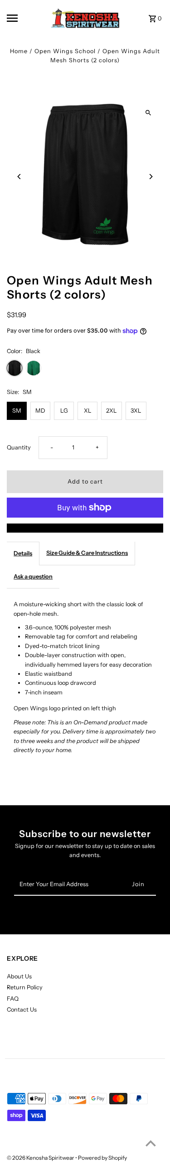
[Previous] (19, 176)
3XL (136, 410)
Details (23, 553)
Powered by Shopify (102, 1157)
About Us (19, 976)
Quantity (19, 447)
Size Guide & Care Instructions (87, 552)
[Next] (151, 176)
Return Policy (25, 987)
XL (88, 410)
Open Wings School (65, 51)
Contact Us (22, 1009)
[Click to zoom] (148, 113)
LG (64, 410)
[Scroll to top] (151, 1143)
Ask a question (33, 576)
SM (16, 410)
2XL (111, 410)
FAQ (13, 998)
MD (40, 410)
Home (19, 51)
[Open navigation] (20, 18)
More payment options (85, 527)
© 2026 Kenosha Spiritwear (41, 1157)
